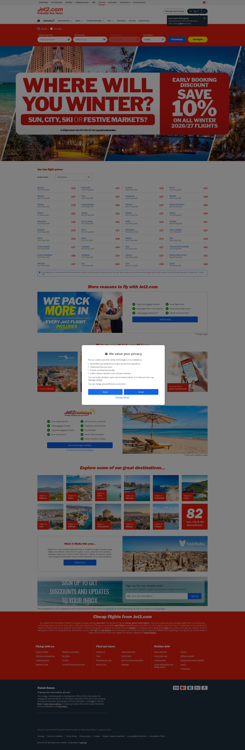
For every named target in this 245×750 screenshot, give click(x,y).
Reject (105, 392)
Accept (141, 392)
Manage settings (122, 397)
